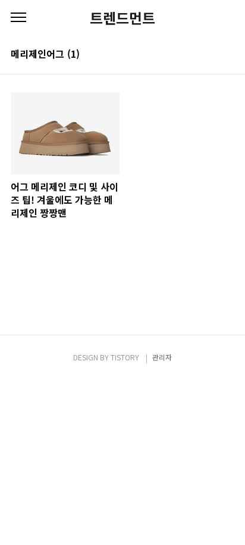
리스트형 (227, 55)
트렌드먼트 (122, 18)
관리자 (162, 357)
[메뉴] (18, 18)
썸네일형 (210, 55)
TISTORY (125, 357)
